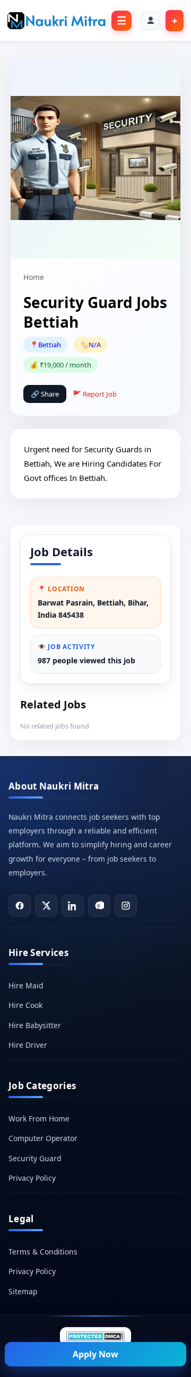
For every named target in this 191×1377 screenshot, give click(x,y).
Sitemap (22, 1291)
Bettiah (49, 344)
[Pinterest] (99, 905)
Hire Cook (25, 1005)
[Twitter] (46, 905)
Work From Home (39, 1118)
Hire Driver (27, 1045)
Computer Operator (42, 1138)
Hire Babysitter (34, 1025)
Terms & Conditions (42, 1252)
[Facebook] (19, 905)
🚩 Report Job (95, 394)
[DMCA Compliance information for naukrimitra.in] (95, 1336)
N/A (95, 344)
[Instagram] (126, 905)
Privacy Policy (32, 1178)
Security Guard (34, 1158)
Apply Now (95, 1354)
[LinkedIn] (73, 905)
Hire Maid (25, 985)
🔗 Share (45, 394)
